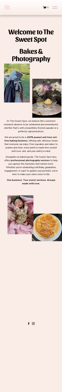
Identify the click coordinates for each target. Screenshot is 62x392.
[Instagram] (33, 323)
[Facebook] (28, 323)
